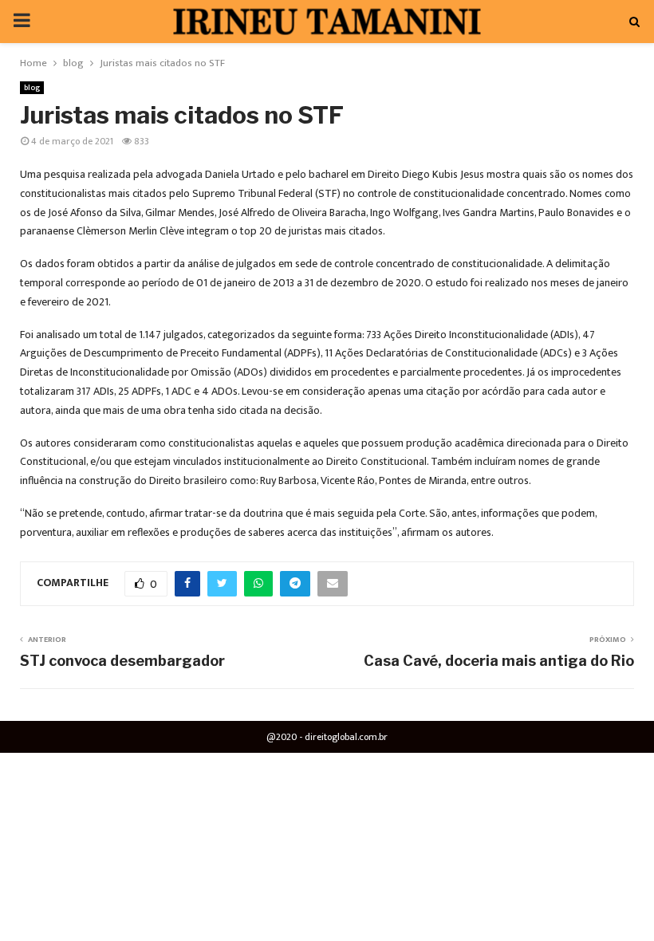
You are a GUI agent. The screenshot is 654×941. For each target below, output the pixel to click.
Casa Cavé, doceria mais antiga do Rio (499, 660)
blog (32, 87)
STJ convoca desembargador (122, 660)
